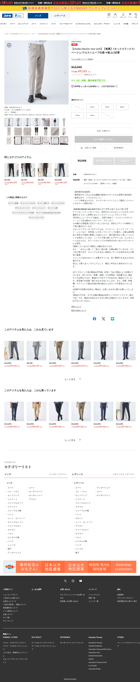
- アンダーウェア (14, 553)
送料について (76, 306)
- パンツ (10, 515)
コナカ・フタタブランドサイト (14, 643)
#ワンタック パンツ (22, 208)
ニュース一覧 (93, 601)
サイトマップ (8, 621)
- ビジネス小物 (13, 537)
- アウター (32, 499)
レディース (59, 16)
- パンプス (78, 549)
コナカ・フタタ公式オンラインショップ (16, 34)
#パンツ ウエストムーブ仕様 (23, 213)
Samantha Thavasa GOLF (98, 662)
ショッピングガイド (10, 594)
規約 (118, 589)
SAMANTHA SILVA (95, 656)
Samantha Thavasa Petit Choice (100, 649)
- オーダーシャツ (35, 495)
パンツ (33, 34)
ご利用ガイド (8, 589)
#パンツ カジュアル (36, 217)
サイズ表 (6, 617)
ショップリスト (94, 594)
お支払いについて (9, 601)
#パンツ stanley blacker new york (48, 213)
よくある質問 (36, 589)
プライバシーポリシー (125, 598)
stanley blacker (76, 41)
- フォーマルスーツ (15, 503)
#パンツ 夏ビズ (43, 203)
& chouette (93, 665)
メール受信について (10, 611)
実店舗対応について (10, 608)
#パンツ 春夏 (13, 203)
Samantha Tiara (94, 652)
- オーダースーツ (35, 492)
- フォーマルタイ (14, 526)
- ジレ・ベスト (13, 492)
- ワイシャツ (12, 507)
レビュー (125, 161)
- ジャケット (12, 499)
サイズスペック (103, 161)
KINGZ (91, 659)
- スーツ (10, 488)
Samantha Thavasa (95, 643)
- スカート (78, 518)
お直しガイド (8, 614)
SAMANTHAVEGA (95, 646)
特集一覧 (92, 598)
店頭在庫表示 (119, 148)
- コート (31, 488)
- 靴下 (9, 549)
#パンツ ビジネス (58, 203)
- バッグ (10, 541)
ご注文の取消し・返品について (14, 604)
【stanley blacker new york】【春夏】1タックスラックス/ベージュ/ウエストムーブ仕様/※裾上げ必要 (69, 34)
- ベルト (10, 534)
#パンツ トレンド (39, 208)
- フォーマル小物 (14, 511)
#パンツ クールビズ (28, 203)
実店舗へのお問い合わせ (69, 601)
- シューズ (11, 545)
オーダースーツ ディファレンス (72, 643)
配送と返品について (78, 310)
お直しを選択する (103, 131)
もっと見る (70, 379)
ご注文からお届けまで (11, 598)
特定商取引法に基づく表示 (127, 601)
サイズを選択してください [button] (103, 139)
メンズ (38, 16)
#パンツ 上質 (53, 208)
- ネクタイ (11, 530)
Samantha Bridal (94, 669)
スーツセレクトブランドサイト (43, 643)
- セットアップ (13, 495)
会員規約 (120, 594)
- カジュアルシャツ (15, 522)
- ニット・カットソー (16, 518)
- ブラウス (78, 507)
